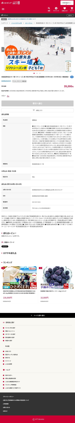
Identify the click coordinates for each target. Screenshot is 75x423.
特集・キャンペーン (10, 331)
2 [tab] (37, 73)
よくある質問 (8, 364)
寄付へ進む (37, 103)
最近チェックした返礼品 (11, 354)
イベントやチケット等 (16, 23)
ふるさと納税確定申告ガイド (12, 381)
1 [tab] (34, 73)
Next (72, 49)
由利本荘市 (4, 246)
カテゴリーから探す (10, 334)
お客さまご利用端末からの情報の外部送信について (16, 400)
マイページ (56, 10)
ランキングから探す (10, 328)
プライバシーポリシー (8, 396)
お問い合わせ (6, 407)
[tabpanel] (37, 49)
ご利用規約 (6, 404)
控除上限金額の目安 (10, 378)
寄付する (7, 357)
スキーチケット (28, 23)
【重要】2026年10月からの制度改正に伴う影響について (22, 19)
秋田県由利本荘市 (6, 81)
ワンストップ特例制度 (10, 385)
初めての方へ (8, 375)
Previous (2, 49)
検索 (49, 10)
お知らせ (5, 411)
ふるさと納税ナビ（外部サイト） (13, 388)
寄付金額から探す (10, 337)
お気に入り (64, 10)
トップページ (4, 23)
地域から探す (8, 340)
